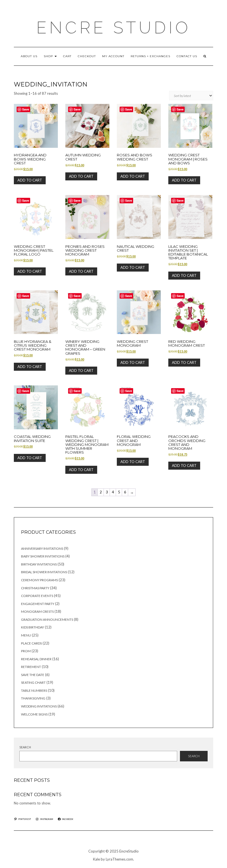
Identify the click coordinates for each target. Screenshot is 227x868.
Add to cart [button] (29, 180)
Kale (96, 859)
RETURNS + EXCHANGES (150, 56)
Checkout (87, 56)
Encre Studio (113, 27)
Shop (49, 56)
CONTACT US (187, 56)
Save (25, 109)
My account (113, 56)
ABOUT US (29, 56)
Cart (67, 56)
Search (25, 747)
